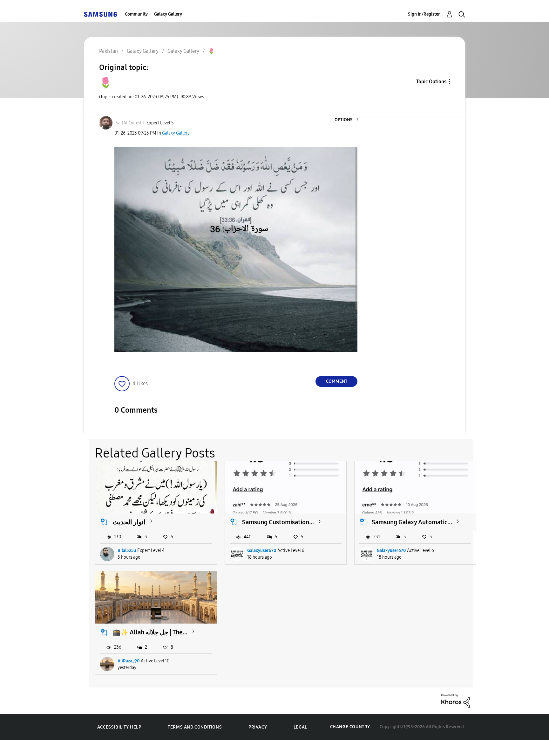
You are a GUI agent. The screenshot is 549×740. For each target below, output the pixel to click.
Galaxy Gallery (168, 14)
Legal (300, 727)
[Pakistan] (100, 14)
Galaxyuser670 (261, 550)
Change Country (350, 727)
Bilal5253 (127, 550)
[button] (347, 120)
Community (136, 14)
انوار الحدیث (129, 522)
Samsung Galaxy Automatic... (412, 522)
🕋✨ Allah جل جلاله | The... (149, 632)
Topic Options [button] (431, 82)
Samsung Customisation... (278, 522)
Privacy (257, 727)
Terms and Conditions (195, 727)
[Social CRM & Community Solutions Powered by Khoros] (455, 700)
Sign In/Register (424, 14)
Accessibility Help (119, 727)
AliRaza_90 (129, 661)
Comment (336, 381)
